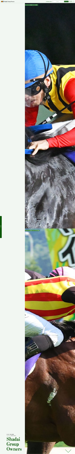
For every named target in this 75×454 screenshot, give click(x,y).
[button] (68, 451)
